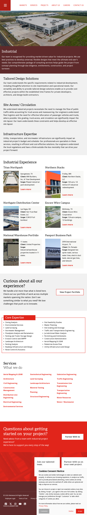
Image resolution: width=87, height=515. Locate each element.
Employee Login (10, 498)
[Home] (14, 5)
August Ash (14, 506)
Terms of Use (23, 498)
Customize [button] (44, 511)
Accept (80, 511)
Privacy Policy (35, 498)
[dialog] (62, 491)
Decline (71, 511)
